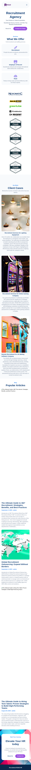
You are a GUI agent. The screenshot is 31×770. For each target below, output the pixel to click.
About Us (8, 28)
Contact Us (20, 756)
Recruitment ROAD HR (15, 767)
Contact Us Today (20, 28)
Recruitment (15, 50)
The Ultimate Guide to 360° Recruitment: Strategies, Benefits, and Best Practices (14, 505)
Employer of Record (15, 64)
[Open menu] (27, 5)
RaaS (15, 78)
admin (15, 510)
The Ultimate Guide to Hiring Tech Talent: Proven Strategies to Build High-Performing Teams (15, 704)
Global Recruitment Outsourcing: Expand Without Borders (15, 564)
